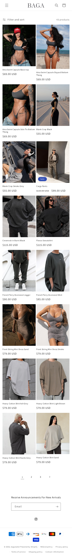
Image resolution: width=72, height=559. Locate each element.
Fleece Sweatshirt (44, 240)
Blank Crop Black (44, 129)
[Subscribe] (57, 507)
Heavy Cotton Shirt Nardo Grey (17, 458)
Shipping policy (36, 552)
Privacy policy (62, 547)
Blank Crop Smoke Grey (13, 186)
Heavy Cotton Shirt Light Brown (50, 403)
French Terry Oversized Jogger (16, 295)
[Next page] (49, 477)
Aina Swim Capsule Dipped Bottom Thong (52, 73)
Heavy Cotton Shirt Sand (47, 457)
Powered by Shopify (29, 546)
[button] (6, 5)
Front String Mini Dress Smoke (50, 349)
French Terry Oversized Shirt (49, 295)
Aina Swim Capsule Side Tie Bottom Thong (19, 130)
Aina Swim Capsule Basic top (16, 69)
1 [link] (22, 477)
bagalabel (15, 546)
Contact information (55, 552)
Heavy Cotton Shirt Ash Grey (15, 403)
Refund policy (46, 547)
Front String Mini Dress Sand (16, 349)
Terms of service (18, 552)
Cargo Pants (41, 186)
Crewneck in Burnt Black (14, 240)
